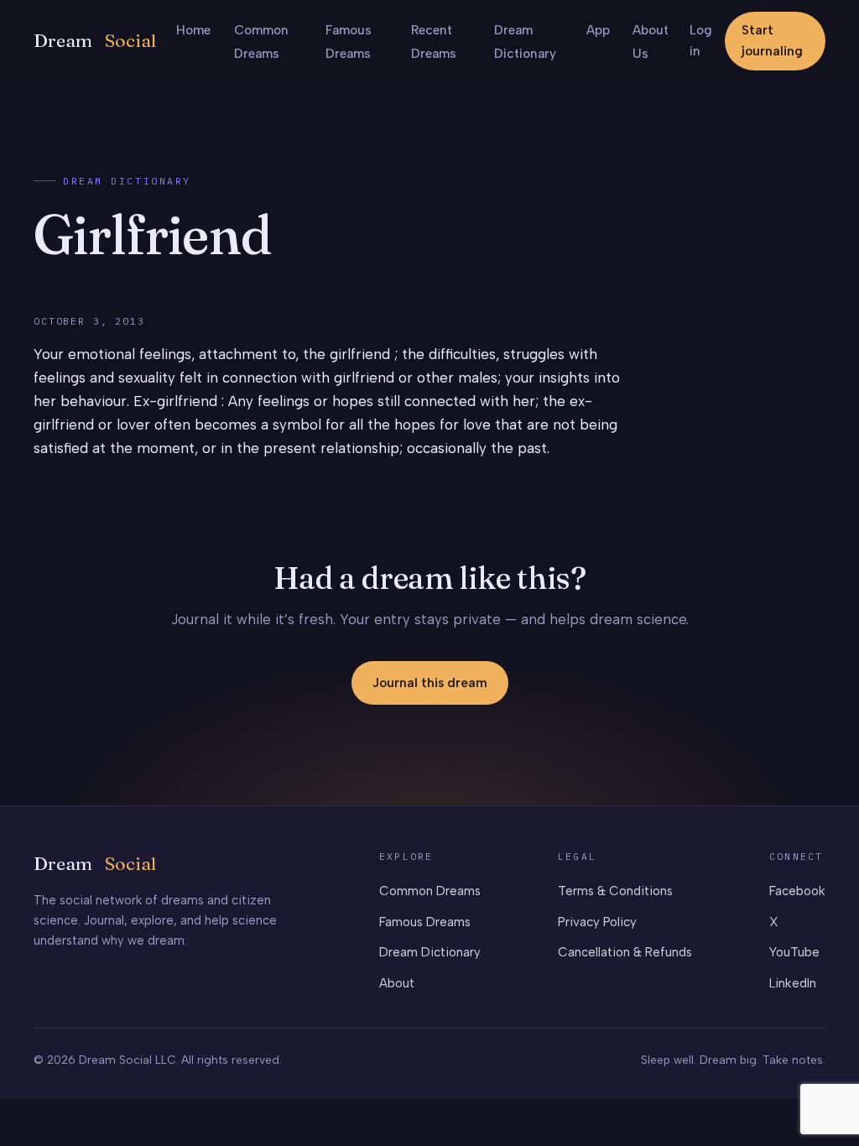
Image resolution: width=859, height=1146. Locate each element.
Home (193, 30)
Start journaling (772, 41)
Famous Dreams (425, 922)
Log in (701, 41)
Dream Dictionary (127, 181)
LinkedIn (792, 983)
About (396, 983)
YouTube (794, 952)
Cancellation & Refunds (625, 952)
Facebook (797, 891)
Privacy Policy (597, 922)
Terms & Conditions (615, 891)
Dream (95, 40)
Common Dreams (430, 891)
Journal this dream (429, 682)
